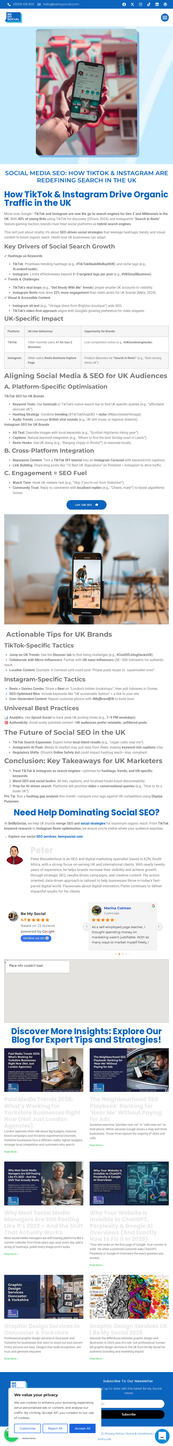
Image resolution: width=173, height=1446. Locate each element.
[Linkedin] (157, 4)
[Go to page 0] (115, 953)
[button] (165, 18)
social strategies (93, 823)
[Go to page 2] (123, 954)
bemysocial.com (70, 837)
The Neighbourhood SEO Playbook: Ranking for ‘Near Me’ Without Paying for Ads (126, 1109)
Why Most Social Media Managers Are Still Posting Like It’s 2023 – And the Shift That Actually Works (43, 1223)
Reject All (55, 1428)
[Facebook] (124, 4)
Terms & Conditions (139, 1433)
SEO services (46, 837)
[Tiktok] (148, 4)
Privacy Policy (114, 1433)
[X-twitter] (132, 4)
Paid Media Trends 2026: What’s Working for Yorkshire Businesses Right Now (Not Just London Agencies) (42, 1112)
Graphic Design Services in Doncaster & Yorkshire (42, 1329)
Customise (28, 1428)
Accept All (82, 1428)
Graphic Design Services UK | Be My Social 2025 (129, 1329)
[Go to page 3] (126, 954)
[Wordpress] (165, 4)
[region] (54, 1413)
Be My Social (33, 913)
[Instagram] (140, 4)
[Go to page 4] (129, 953)
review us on (34, 938)
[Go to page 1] (119, 954)
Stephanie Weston (120, 908)
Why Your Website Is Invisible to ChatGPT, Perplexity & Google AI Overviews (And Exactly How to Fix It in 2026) (123, 1226)
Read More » (11, 1151)
